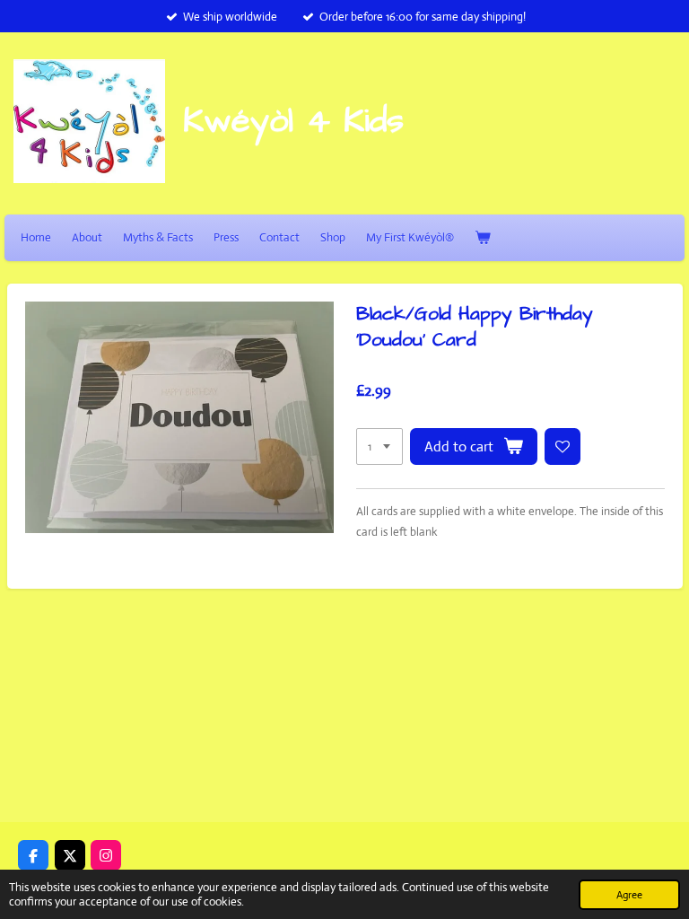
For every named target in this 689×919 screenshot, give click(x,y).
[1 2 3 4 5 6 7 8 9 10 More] (379, 446)
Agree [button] (629, 895)
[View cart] (483, 237)
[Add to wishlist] (563, 446)
